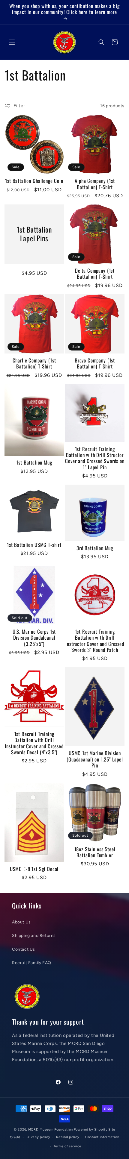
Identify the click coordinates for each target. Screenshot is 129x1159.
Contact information (102, 1137)
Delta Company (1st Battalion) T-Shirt (95, 274)
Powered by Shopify (91, 1129)
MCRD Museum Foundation (50, 1129)
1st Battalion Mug (34, 462)
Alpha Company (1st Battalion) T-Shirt (95, 184)
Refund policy (67, 1137)
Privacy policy (38, 1137)
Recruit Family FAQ (31, 962)
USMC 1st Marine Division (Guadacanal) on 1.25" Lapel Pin (95, 759)
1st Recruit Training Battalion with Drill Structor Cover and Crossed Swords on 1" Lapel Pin (94, 458)
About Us (21, 922)
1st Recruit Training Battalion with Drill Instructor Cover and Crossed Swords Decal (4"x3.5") (34, 743)
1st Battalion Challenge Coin (34, 181)
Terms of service (67, 1146)
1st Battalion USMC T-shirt (34, 545)
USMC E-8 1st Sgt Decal (34, 869)
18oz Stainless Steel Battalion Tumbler (95, 852)
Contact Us (23, 949)
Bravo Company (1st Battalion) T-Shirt (95, 363)
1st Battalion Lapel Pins (34, 234)
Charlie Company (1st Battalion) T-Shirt (34, 363)
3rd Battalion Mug (94, 548)
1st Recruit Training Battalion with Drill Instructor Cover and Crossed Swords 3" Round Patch (94, 641)
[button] (12, 42)
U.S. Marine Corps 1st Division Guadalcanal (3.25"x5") (34, 638)
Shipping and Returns (34, 935)
